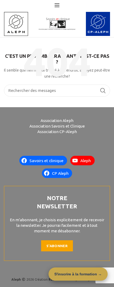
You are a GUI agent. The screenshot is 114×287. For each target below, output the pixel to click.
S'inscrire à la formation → (78, 274)
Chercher (102, 90)
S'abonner (57, 246)
